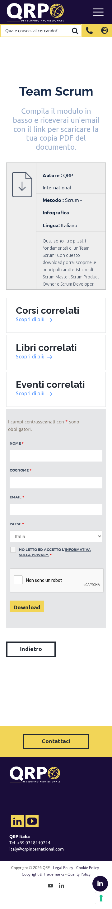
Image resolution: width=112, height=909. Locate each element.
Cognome (20, 469)
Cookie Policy (87, 867)
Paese (17, 523)
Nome (17, 443)
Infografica (56, 212)
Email (17, 496)
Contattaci (56, 740)
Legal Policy (63, 867)
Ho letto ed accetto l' (55, 552)
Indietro (31, 648)
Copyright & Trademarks (43, 874)
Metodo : (54, 200)
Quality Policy (79, 874)
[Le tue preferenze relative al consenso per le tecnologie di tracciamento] (101, 898)
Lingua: (51, 225)
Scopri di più (30, 319)
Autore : (53, 175)
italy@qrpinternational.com (36, 849)
